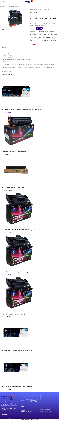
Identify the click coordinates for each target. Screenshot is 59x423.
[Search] (58, 2)
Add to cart (39, 28)
